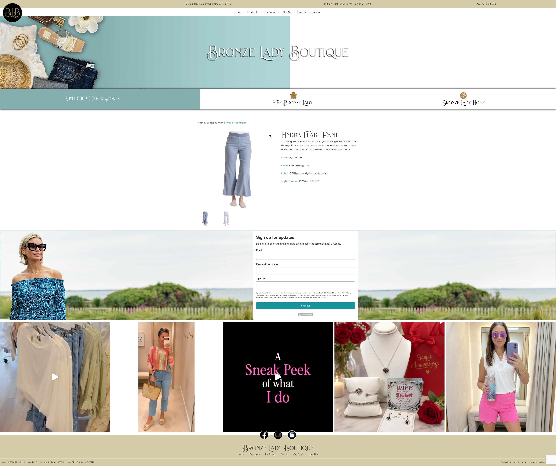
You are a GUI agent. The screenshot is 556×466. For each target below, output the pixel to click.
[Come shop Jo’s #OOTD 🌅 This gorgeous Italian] (166, 377)
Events (301, 12)
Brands (211, 122)
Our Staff (289, 12)
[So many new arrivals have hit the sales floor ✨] (55, 377)
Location (314, 12)
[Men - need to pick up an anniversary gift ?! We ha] (389, 377)
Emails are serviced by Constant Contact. (312, 297)
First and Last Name (267, 264)
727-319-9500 (488, 4)
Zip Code (261, 278)
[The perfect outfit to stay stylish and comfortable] (501, 377)
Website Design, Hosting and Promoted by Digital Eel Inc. (527, 462)
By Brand (270, 12)
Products (253, 12)
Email (259, 250)
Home (240, 12)
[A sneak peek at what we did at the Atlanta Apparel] (278, 377)
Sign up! (305, 305)
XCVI (221, 122)
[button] (270, 136)
